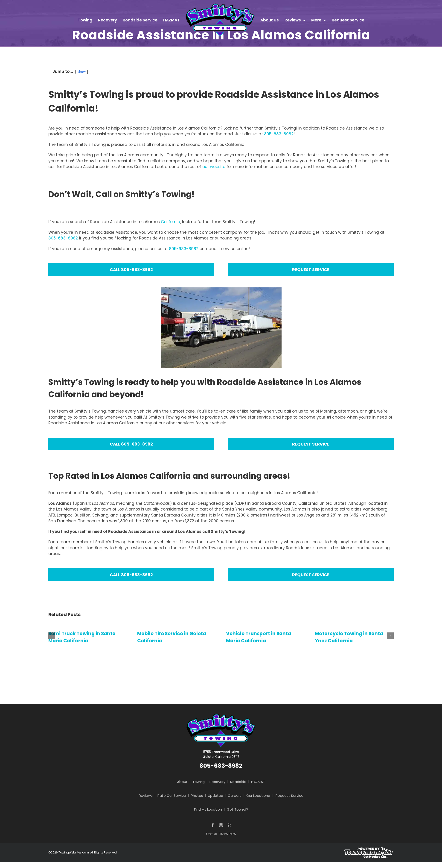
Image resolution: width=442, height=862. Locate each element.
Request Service (289, 795)
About (182, 781)
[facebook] (213, 825)
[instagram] (221, 825)
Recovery (217, 781)
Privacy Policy (227, 833)
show (82, 72)
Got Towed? (237, 809)
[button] (51, 635)
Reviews (146, 795)
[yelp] (229, 825)
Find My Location (208, 809)
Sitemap (211, 833)
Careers (234, 795)
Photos (197, 795)
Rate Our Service (171, 795)
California (170, 221)
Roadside (238, 781)
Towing (198, 781)
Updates (215, 795)
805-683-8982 (279, 134)
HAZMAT (258, 781)
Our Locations (258, 795)
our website (213, 166)
